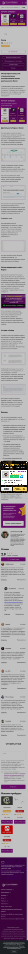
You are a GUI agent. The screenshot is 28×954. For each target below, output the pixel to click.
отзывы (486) (20, 489)
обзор (6, 489)
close (27, 462)
